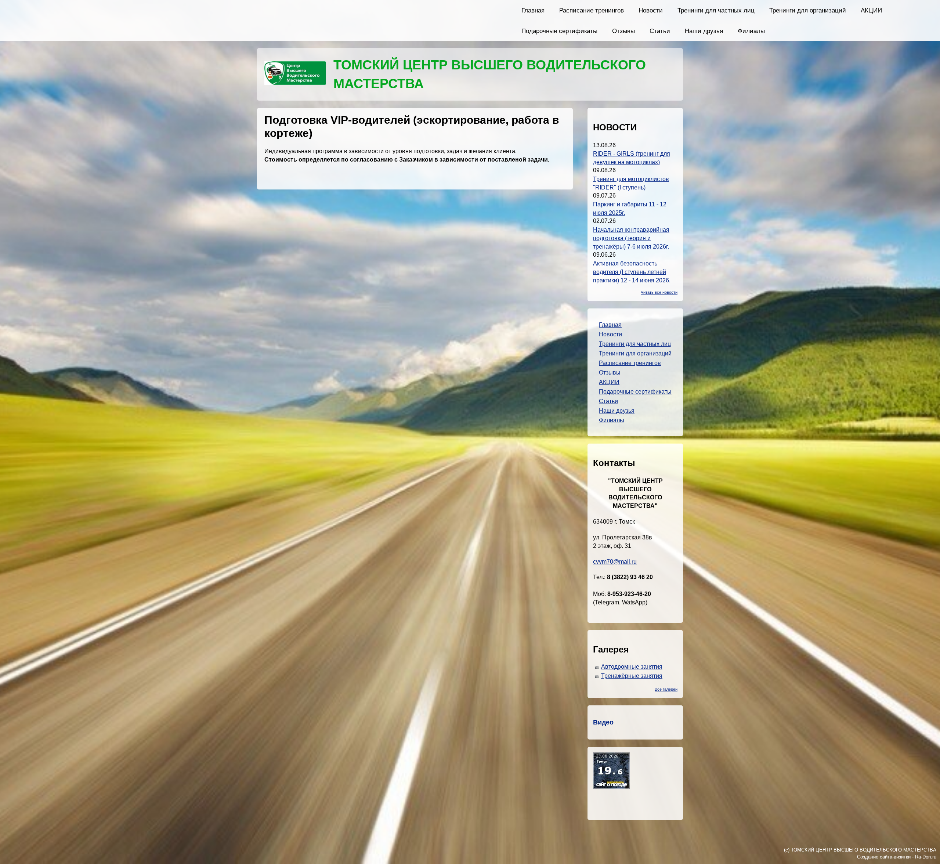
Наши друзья (704, 31)
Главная (533, 10)
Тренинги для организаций (807, 10)
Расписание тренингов (591, 10)
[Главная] (295, 74)
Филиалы (751, 31)
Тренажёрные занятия (631, 676)
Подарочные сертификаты (559, 31)
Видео (603, 722)
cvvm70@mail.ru (615, 561)
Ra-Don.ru (925, 857)
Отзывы (623, 31)
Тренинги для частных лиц (716, 10)
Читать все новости (659, 292)
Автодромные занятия (631, 667)
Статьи (660, 31)
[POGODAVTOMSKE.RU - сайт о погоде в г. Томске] (611, 787)
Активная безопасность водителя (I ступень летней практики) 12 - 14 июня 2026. (631, 271)
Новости (651, 10)
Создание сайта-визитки (884, 857)
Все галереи (666, 689)
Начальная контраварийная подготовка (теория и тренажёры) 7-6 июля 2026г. (631, 238)
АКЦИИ (871, 10)
